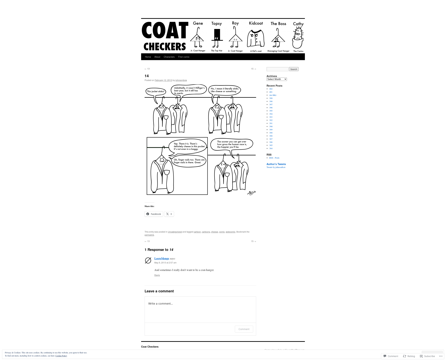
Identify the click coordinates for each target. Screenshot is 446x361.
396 (270, 107)
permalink (149, 234)
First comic (184, 56)
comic (222, 231)
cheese (214, 231)
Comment (244, 329)
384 (270, 148)
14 (147, 75)
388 (270, 132)
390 (270, 126)
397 (270, 104)
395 (270, 110)
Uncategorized (175, 231)
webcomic (230, 231)
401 (270, 91)
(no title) (272, 95)
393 (270, 117)
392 (270, 120)
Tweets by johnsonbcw (276, 167)
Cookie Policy (61, 355)
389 (270, 129)
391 (270, 123)
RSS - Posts (274, 157)
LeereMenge (161, 258)
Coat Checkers (159, 12)
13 (147, 68)
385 (270, 145)
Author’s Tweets (276, 164)
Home (148, 56)
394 (270, 113)
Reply (157, 275)
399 (270, 98)
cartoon (197, 231)
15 (253, 68)
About (157, 56)
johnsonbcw (181, 80)
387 (270, 138)
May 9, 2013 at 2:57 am (165, 262)
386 (270, 142)
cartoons (206, 231)
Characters (169, 56)
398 (270, 101)
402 (270, 88)
